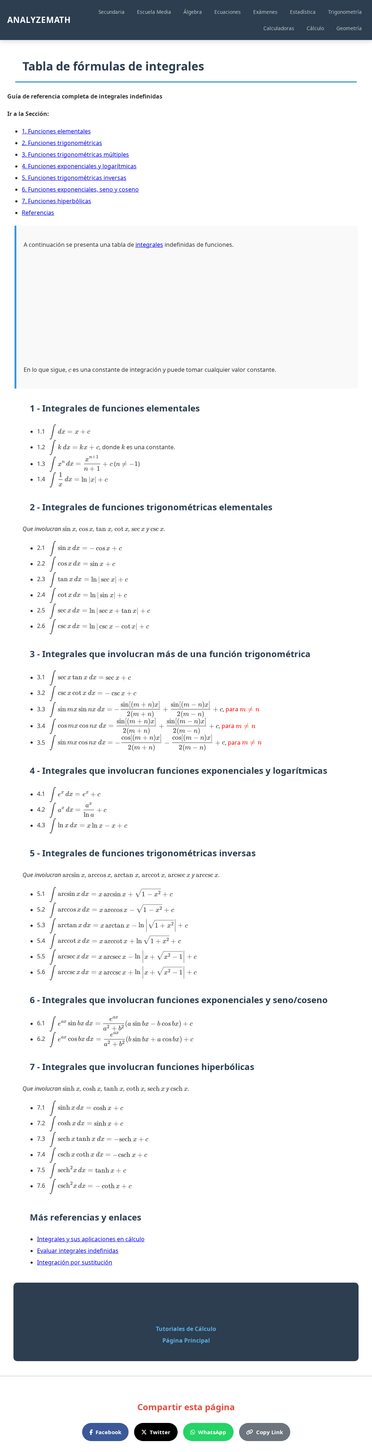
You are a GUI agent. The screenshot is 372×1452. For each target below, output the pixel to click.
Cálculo (315, 28)
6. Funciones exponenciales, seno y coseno (80, 189)
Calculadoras (278, 28)
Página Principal (186, 1340)
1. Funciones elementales (56, 131)
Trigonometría (345, 11)
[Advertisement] (187, 307)
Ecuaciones (227, 11)
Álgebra (192, 11)
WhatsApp (212, 1432)
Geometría (349, 28)
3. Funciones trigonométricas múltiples (75, 154)
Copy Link (269, 1432)
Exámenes (265, 11)
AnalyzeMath (39, 19)
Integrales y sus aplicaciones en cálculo (91, 1239)
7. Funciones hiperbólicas (56, 201)
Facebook (108, 1432)
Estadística (303, 11)
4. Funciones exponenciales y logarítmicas (79, 166)
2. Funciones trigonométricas (62, 143)
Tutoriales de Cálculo (186, 1329)
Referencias (38, 213)
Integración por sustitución (74, 1262)
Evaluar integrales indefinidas (77, 1251)
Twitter (160, 1432)
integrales (149, 245)
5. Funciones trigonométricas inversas (74, 178)
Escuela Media (154, 11)
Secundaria (111, 11)
